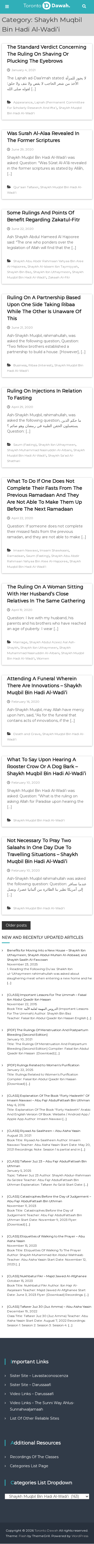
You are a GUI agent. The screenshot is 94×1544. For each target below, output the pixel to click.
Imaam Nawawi (25, 550)
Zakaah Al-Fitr (59, 277)
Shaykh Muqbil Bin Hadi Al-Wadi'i (39, 820)
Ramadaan (15, 556)
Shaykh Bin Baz (19, 272)
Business (20, 365)
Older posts (16, 925)
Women (43, 658)
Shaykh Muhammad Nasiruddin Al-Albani (39, 450)
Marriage (20, 642)
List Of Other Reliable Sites (34, 1418)
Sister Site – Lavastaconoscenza (39, 1375)
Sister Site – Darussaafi (30, 1384)
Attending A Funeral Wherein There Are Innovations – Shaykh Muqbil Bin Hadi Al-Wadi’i (44, 685)
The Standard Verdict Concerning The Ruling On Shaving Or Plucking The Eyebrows (46, 54)
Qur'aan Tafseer (25, 187)
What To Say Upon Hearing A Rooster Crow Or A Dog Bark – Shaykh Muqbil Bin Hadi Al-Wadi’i (46, 766)
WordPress (80, 1536)
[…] (9, 983)
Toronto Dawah (46, 1530)
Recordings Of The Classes (34, 1457)
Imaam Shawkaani (54, 550)
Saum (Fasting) (25, 444)
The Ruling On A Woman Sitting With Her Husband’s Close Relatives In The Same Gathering (46, 594)
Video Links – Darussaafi (32, 1393)
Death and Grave (26, 734)
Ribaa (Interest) (40, 365)
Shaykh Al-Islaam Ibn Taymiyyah (52, 266)
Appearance (23, 102)
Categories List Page (29, 1466)
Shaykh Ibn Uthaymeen (51, 272)
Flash (23, 1536)
